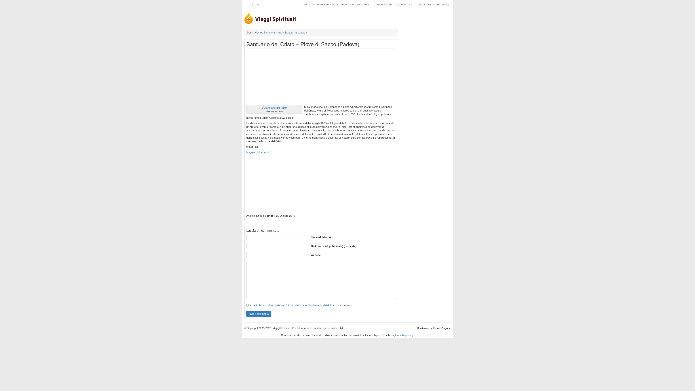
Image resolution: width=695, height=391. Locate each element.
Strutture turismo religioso (330, 4)
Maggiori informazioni (258, 152)
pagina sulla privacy (402, 335)
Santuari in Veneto (295, 32)
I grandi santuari (382, 4)
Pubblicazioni (423, 4)
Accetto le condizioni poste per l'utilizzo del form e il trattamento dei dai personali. (296, 305)
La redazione (441, 4)
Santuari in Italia (359, 4)
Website (316, 255)
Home (307, 4)
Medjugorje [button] (403, 4)
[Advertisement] (321, 76)
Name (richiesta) (321, 237)
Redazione (333, 328)
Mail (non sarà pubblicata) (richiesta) (333, 246)
